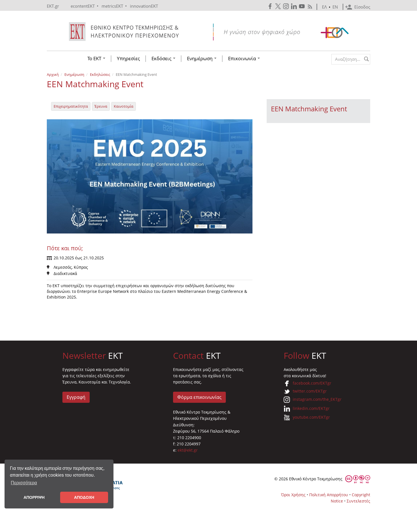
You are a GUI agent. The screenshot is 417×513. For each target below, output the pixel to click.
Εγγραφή (76, 397)
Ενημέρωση (200, 58)
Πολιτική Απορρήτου (328, 494)
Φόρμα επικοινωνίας (199, 397)
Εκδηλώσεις (100, 74)
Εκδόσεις (161, 58)
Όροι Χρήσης (293, 494)
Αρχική (53, 74)
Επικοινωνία (242, 58)
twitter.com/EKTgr (310, 391)
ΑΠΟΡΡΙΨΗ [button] (34, 497)
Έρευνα (100, 106)
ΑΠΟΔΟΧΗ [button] (84, 497)
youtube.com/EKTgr (311, 417)
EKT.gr (53, 6)
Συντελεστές (358, 501)
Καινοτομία (123, 106)
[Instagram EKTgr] (286, 6)
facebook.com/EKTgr (312, 383)
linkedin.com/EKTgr (311, 408)
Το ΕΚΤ (94, 58)
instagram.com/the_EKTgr (317, 399)
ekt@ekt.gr (188, 450)
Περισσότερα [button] (24, 482)
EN (335, 7)
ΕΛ (324, 7)
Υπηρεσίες (128, 58)
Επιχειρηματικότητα (71, 106)
